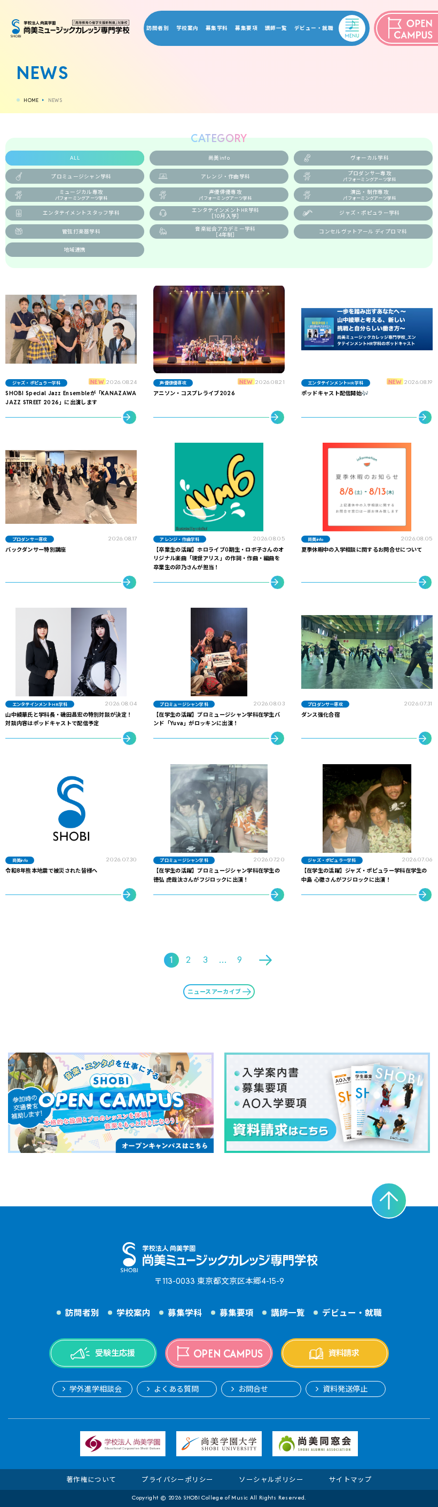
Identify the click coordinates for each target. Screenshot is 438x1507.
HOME (31, 101)
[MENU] (342, 21)
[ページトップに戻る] (389, 1200)
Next (266, 960)
